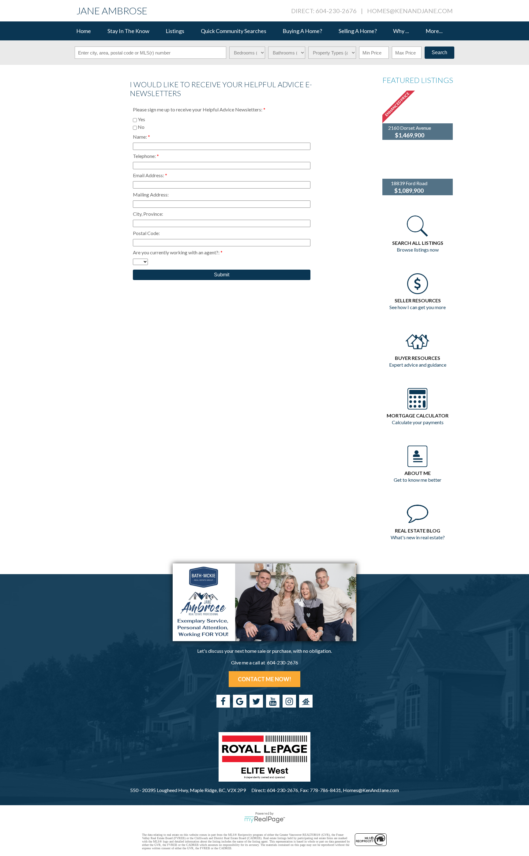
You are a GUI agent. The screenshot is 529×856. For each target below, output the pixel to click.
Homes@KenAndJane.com (410, 10)
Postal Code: (146, 233)
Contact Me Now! (264, 679)
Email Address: (149, 175)
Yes (141, 119)
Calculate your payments (418, 422)
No (140, 127)
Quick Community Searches (233, 31)
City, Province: (148, 214)
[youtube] (273, 701)
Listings (175, 31)
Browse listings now (418, 249)
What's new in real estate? (418, 537)
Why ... (401, 31)
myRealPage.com (264, 819)
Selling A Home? (358, 31)
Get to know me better (417, 480)
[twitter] (256, 701)
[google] (239, 701)
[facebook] (223, 701)
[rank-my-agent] (306, 701)
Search (439, 52)
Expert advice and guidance (417, 365)
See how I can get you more (417, 307)
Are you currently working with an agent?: (176, 252)
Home (83, 31)
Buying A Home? (302, 31)
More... (434, 31)
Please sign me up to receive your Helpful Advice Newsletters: (198, 109)
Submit (221, 274)
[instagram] (289, 701)
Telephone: (145, 156)
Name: (140, 137)
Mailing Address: (151, 194)
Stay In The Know (128, 31)
